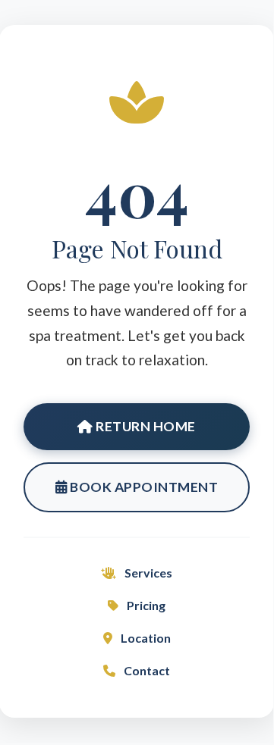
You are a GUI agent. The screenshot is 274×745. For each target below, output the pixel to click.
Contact (145, 670)
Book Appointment (143, 487)
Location (144, 638)
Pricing (144, 605)
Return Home (144, 426)
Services (147, 572)
